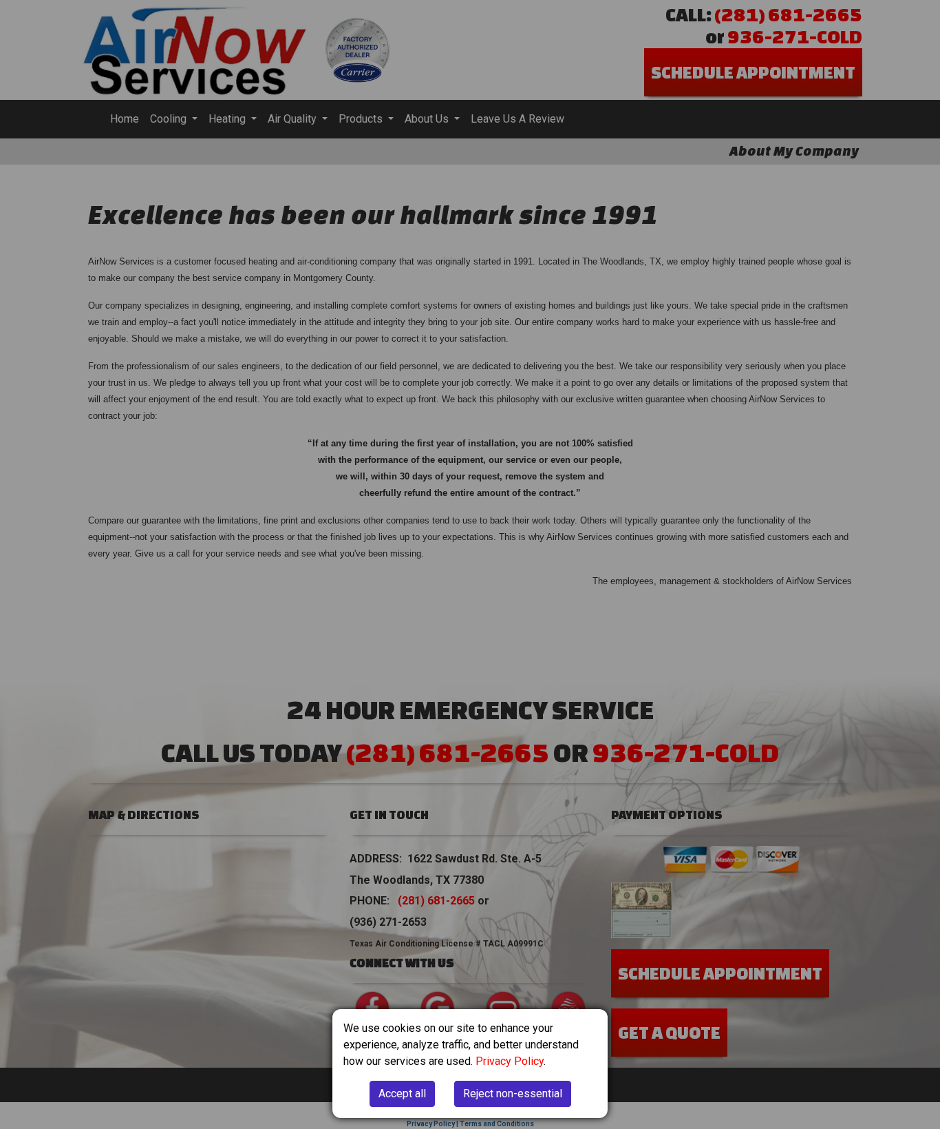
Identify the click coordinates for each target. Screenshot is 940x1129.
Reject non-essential (512, 1093)
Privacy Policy (510, 1061)
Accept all (402, 1093)
